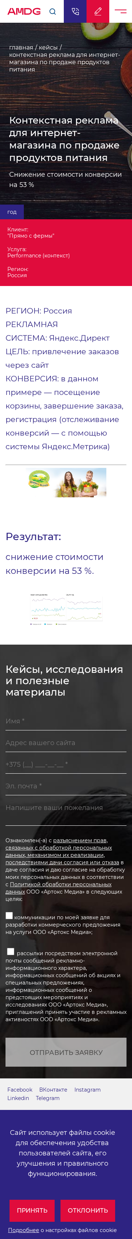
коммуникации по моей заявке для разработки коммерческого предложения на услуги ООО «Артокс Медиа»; (63, 924)
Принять (32, 1210)
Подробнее (23, 1230)
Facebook (19, 1089)
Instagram (87, 1089)
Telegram (48, 1098)
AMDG (24, 9)
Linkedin (18, 1098)
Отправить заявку (66, 1053)
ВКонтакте (53, 1089)
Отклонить (88, 1210)
